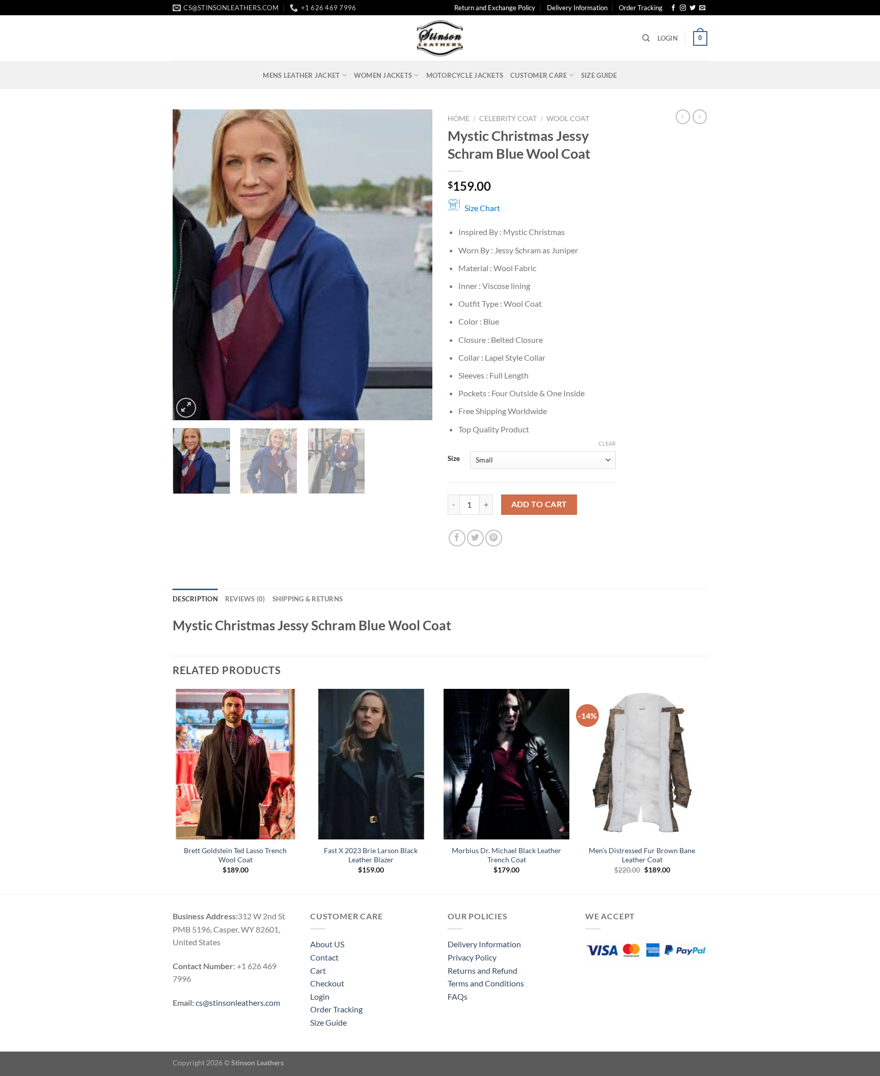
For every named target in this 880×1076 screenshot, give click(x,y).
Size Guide (599, 75)
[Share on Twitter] (475, 538)
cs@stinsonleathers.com (238, 1002)
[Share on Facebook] (457, 538)
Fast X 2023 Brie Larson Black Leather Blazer (371, 855)
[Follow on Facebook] (673, 8)
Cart (318, 970)
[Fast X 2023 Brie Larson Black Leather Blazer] (371, 764)
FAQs (458, 996)
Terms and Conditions (486, 983)
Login (319, 996)
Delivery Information (577, 8)
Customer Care (538, 75)
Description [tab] (195, 599)
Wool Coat (567, 118)
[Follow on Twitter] (693, 8)
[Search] (646, 38)
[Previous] (190, 265)
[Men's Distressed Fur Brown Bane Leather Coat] (642, 764)
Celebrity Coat (508, 118)
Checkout (327, 983)
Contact (324, 957)
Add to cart (539, 504)
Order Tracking (641, 8)
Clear (607, 443)
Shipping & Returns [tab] (307, 599)
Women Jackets (383, 75)
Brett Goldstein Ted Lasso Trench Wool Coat (235, 855)
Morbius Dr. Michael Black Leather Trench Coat (506, 855)
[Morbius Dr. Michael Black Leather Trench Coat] (506, 764)
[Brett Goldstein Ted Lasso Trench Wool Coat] (235, 764)
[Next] (414, 265)
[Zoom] (186, 408)
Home (459, 118)
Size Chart (482, 208)
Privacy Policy (472, 957)
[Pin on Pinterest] (493, 538)
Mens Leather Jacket (301, 75)
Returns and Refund (482, 970)
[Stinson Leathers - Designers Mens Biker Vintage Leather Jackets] (440, 38)
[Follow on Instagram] (683, 8)
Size (454, 458)
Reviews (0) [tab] (245, 599)
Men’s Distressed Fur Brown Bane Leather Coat (642, 855)
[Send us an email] (702, 8)
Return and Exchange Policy (494, 8)
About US (327, 944)
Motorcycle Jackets (465, 75)
